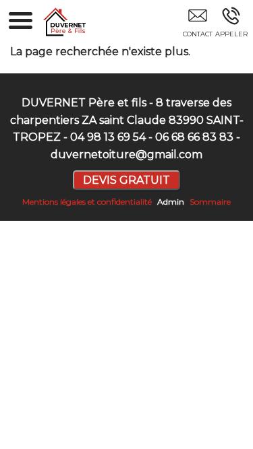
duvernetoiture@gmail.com (126, 154)
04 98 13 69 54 (108, 137)
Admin (170, 202)
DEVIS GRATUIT (126, 180)
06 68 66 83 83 (194, 137)
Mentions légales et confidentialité (87, 202)
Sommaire (210, 202)
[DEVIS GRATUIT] (197, 25)
